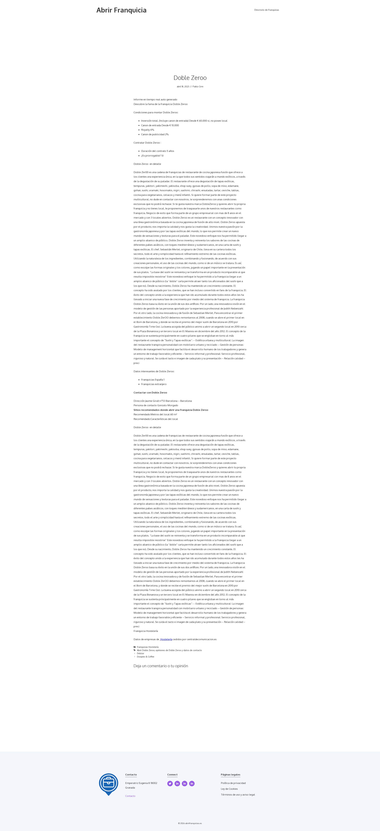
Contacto (130, 795)
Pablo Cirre (198, 86)
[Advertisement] (190, 42)
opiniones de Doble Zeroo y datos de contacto (179, 650)
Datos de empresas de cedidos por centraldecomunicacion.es (175, 639)
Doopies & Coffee (145, 656)
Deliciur (140, 653)
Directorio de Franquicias (266, 9)
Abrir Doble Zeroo (146, 650)
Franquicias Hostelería (148, 647)
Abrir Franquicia (121, 10)
